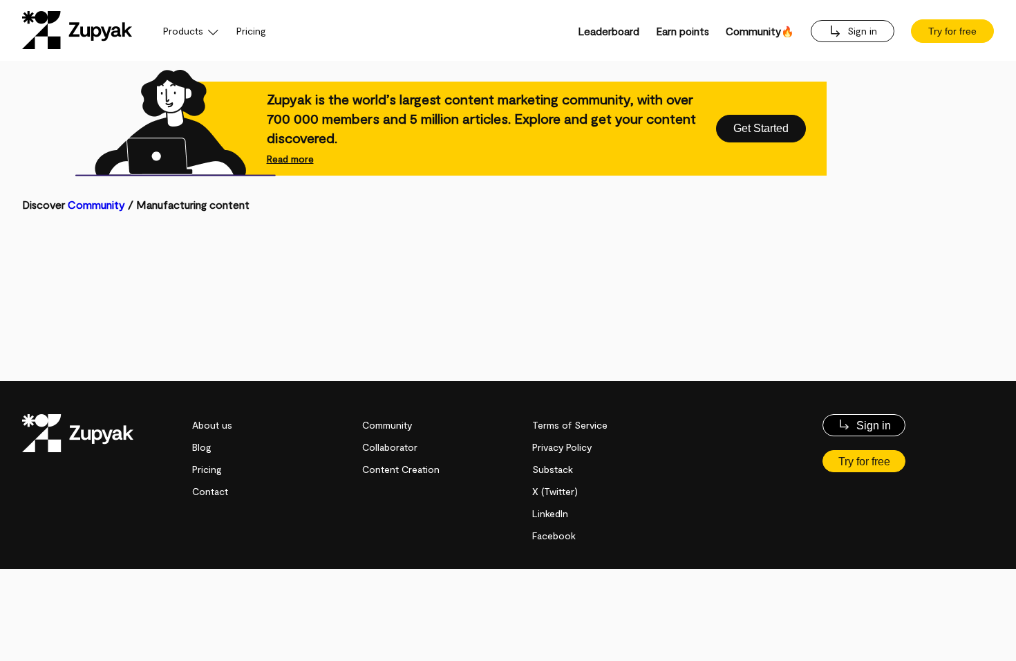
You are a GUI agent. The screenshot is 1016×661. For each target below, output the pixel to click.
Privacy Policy (562, 447)
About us (212, 425)
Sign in (861, 31)
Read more (290, 159)
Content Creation (401, 469)
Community (96, 204)
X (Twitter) (555, 491)
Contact (210, 491)
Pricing (251, 31)
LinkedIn (550, 513)
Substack (552, 469)
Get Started (761, 128)
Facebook (554, 535)
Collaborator (389, 447)
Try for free (952, 31)
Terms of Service (570, 425)
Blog (201, 447)
